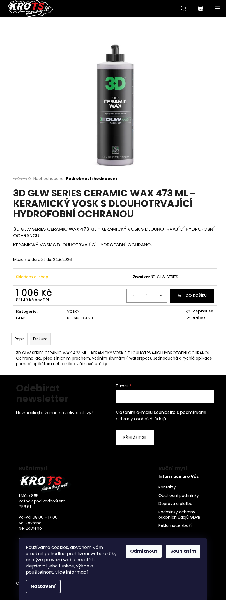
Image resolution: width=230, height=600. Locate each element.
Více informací (71, 572)
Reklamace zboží (175, 525)
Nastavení (43, 586)
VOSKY (73, 311)
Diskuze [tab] (40, 339)
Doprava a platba (175, 503)
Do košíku (196, 295)
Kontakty (167, 487)
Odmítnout (143, 551)
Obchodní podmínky (178, 495)
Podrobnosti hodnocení (91, 178)
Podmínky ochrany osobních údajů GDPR (179, 514)
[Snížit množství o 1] (133, 295)
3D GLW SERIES (164, 277)
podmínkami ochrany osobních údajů (161, 415)
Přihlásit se (134, 437)
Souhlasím (183, 551)
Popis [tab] (20, 339)
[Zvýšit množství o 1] (160, 295)
